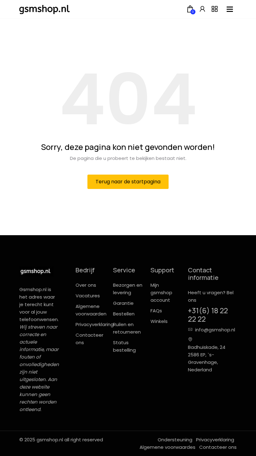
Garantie (123, 303)
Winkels (159, 321)
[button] (202, 9)
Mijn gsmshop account (161, 292)
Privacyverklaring (95, 324)
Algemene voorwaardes (167, 447)
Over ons (86, 285)
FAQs (156, 310)
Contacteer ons (218, 447)
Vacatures (88, 295)
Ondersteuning (175, 439)
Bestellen (124, 313)
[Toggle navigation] (230, 9)
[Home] (44, 9)
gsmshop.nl (50, 439)
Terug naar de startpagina (128, 181)
